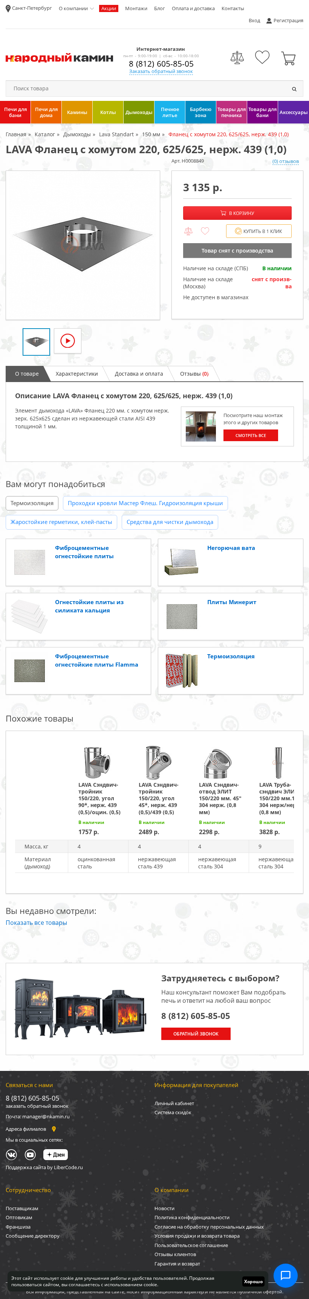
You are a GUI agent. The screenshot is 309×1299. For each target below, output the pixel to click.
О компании (73, 8)
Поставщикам (22, 1208)
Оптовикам (19, 1217)
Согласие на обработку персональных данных (209, 1226)
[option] (83, 245)
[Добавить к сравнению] (188, 231)
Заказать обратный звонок (161, 71)
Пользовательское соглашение (191, 1245)
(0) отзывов (285, 161)
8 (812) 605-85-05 (161, 63)
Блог (159, 8)
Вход (254, 20)
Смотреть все (251, 435)
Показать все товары (36, 922)
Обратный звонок (196, 1034)
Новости (164, 1208)
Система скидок (172, 1112)
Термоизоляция (32, 503)
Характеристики (77, 373)
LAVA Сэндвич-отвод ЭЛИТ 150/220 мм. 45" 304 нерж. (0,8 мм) (220, 798)
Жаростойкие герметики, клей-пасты (61, 521)
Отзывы (194, 373)
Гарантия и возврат (177, 1263)
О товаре (27, 373)
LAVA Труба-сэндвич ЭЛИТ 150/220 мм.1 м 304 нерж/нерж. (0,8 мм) (280, 798)
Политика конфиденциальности (191, 1217)
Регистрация (288, 20)
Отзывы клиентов (175, 1254)
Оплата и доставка (193, 8)
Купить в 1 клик (262, 231)
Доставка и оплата (139, 373)
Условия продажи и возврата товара (197, 1235)
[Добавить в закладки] (205, 231)
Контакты (233, 8)
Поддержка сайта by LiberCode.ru (44, 1167)
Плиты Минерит (231, 602)
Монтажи (136, 8)
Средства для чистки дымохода (170, 521)
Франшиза (18, 1226)
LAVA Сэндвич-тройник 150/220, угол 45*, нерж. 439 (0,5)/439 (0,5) (159, 798)
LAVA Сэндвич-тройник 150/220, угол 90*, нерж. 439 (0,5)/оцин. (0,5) (99, 798)
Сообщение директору (33, 1235)
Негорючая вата (231, 547)
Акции (108, 8)
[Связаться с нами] (286, 1276)
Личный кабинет (174, 1103)
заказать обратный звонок (37, 1106)
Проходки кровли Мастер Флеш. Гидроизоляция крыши (145, 503)
